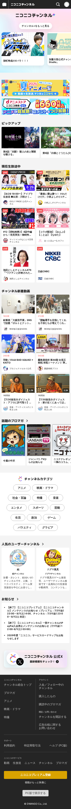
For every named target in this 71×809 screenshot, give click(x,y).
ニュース (30, 762)
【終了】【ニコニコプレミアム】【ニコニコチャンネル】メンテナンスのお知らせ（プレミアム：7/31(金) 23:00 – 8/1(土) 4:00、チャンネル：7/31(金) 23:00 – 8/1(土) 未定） (35, 612)
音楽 (56, 497)
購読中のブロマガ (50, 704)
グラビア (47, 527)
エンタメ (16, 507)
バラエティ (25, 527)
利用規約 (9, 745)
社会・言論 (19, 497)
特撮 (39, 497)
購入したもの (47, 696)
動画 (6, 762)
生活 (18, 517)
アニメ (22, 487)
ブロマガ (9, 692)
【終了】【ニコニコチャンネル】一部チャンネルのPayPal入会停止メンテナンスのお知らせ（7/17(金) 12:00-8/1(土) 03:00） (35, 625)
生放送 (17, 762)
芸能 (57, 507)
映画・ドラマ (45, 487)
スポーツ (38, 507)
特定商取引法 (32, 745)
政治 (34, 517)
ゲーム (52, 517)
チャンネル (46, 762)
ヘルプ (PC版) (58, 745)
